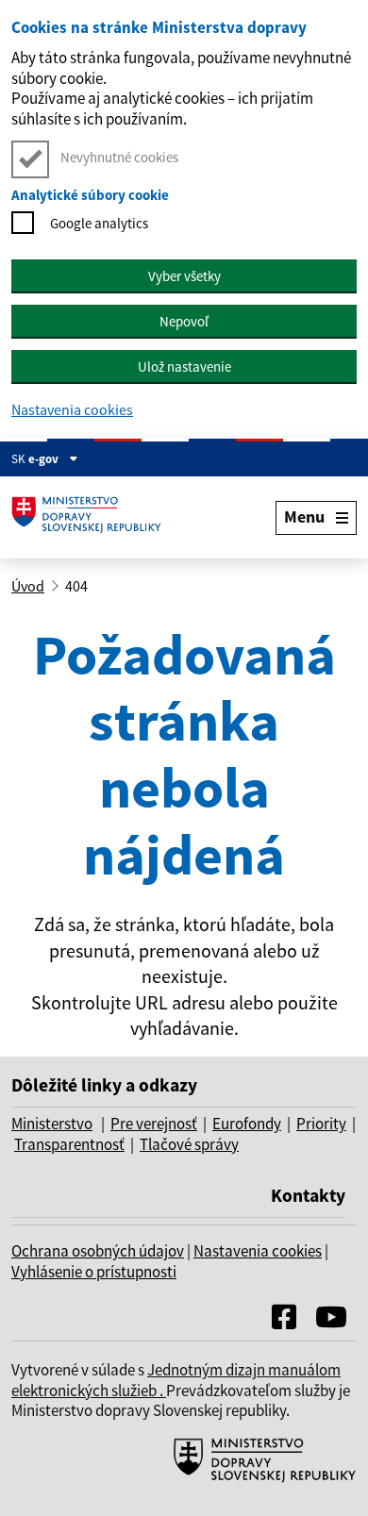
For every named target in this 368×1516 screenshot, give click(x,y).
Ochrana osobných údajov (97, 1251)
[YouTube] (331, 1321)
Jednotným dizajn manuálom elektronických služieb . (176, 1380)
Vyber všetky (184, 276)
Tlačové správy (189, 1144)
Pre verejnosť (153, 1123)
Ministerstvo (51, 1123)
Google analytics (99, 223)
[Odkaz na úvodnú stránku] (91, 517)
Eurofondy (246, 1123)
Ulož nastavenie (184, 366)
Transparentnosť (69, 1144)
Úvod (27, 585)
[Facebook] (284, 1321)
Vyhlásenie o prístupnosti (93, 1271)
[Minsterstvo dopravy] (258, 1481)
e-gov (44, 459)
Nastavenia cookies (72, 409)
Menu (304, 516)
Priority (321, 1123)
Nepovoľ (184, 321)
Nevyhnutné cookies (119, 157)
